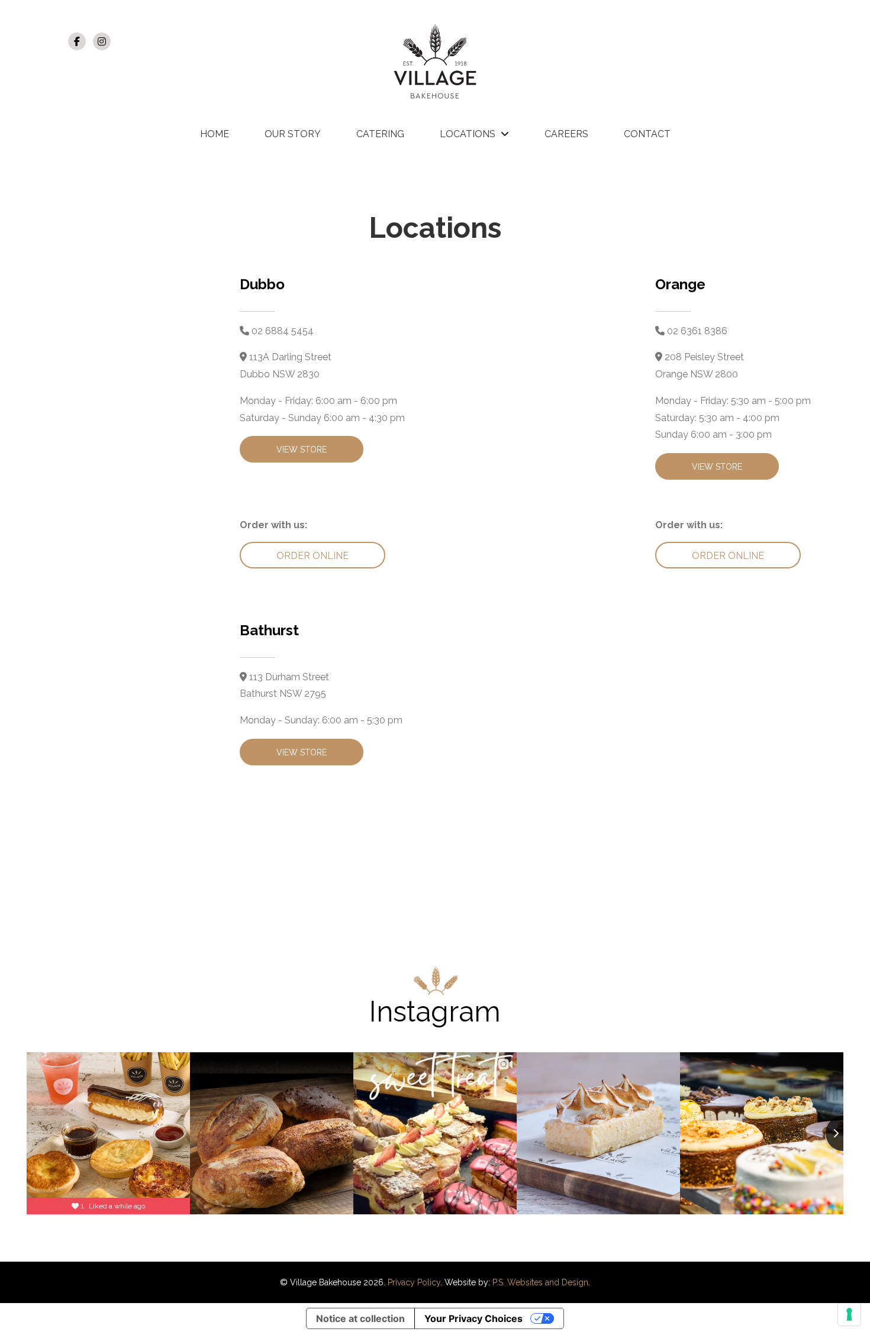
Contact (647, 134)
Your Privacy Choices (473, 1318)
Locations (467, 134)
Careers (566, 134)
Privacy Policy (414, 1282)
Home (214, 134)
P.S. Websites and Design (540, 1282)
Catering (380, 134)
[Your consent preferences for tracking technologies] (849, 1314)
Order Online (312, 555)
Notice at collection (360, 1318)
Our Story (293, 134)
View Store (301, 449)
